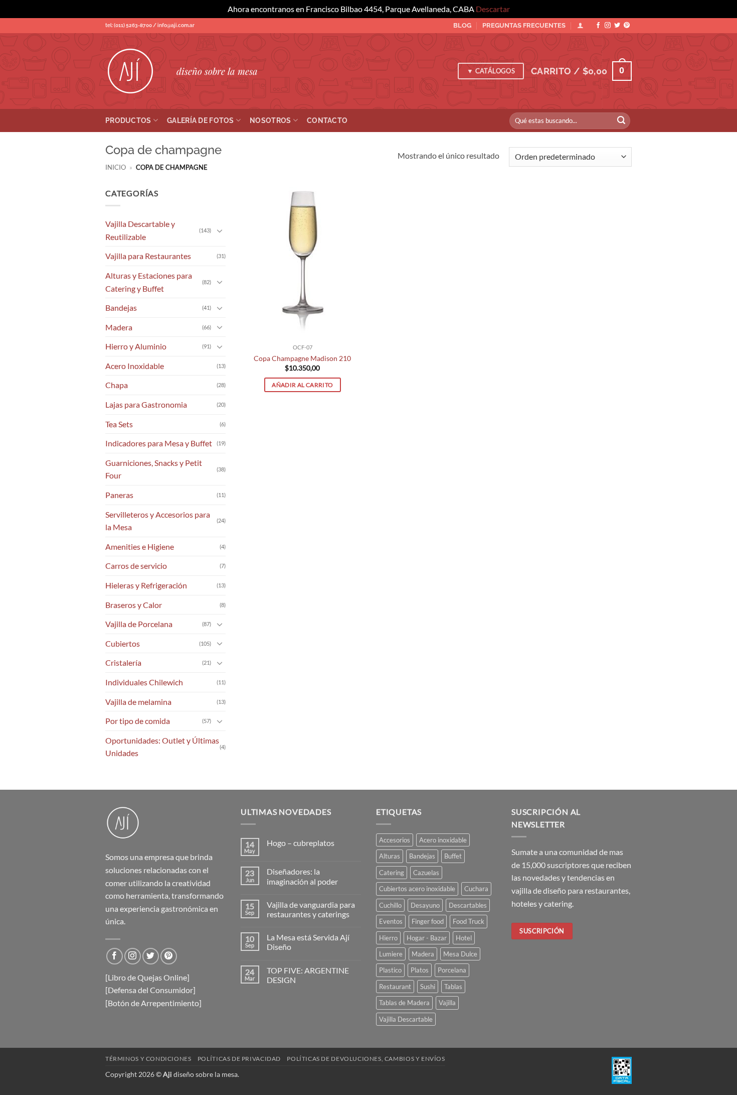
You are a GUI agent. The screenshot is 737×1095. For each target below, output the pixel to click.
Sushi (427, 987)
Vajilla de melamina (138, 701)
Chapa (116, 385)
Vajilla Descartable (406, 1019)
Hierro (388, 938)
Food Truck (468, 921)
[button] (581, 71)
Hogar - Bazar (427, 938)
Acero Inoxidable (134, 365)
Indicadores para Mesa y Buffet (158, 443)
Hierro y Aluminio (135, 346)
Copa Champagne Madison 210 (302, 358)
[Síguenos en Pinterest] (627, 25)
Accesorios (394, 840)
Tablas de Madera (404, 1003)
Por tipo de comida (137, 720)
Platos (420, 970)
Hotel (464, 938)
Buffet (453, 856)
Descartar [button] (493, 9)
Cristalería (123, 662)
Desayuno (425, 905)
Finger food (428, 921)
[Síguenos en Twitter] (617, 25)
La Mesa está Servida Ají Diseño (308, 941)
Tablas (453, 987)
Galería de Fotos (200, 120)
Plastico (390, 970)
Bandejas (121, 307)
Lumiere (391, 954)
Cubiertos (122, 643)
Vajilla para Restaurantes (148, 256)
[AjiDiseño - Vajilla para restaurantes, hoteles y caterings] (133, 71)
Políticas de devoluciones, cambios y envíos (366, 1058)
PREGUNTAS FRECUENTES (524, 25)
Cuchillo (390, 905)
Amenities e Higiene (139, 546)
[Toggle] (220, 230)
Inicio (115, 167)
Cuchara (476, 889)
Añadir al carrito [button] (302, 385)
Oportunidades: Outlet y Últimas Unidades (162, 746)
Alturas (389, 856)
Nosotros (270, 120)
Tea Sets (119, 423)
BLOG (462, 25)
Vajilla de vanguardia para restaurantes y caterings (311, 909)
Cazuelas (426, 873)
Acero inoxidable (443, 840)
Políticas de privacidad (239, 1058)
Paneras (119, 495)
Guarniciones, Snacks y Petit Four (153, 468)
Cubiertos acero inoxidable (417, 889)
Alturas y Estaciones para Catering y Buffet (148, 282)
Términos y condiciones (148, 1058)
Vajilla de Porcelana (138, 624)
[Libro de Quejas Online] (147, 977)
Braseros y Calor (133, 604)
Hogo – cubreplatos (300, 842)
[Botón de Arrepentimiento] (153, 1003)
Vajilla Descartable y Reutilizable (140, 230)
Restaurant (395, 987)
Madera (118, 326)
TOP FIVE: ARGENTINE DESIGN (308, 975)
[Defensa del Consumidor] (150, 990)
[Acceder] (580, 25)
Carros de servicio (136, 565)
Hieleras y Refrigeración (146, 585)
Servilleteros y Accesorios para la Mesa (157, 520)
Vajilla (447, 1003)
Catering (391, 873)
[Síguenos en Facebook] (598, 25)
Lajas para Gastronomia (146, 404)
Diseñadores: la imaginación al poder (302, 876)
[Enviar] (621, 120)
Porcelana (452, 970)
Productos (128, 120)
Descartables (468, 905)
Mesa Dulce (460, 954)
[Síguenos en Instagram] (608, 25)
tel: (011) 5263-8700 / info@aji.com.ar (150, 25)
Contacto (327, 120)
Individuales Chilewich (144, 682)
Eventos (391, 921)
